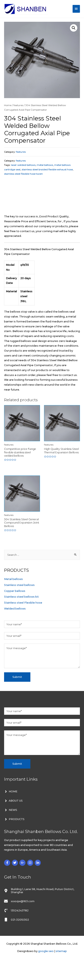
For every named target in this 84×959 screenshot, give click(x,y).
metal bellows (45, 165)
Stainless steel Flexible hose (23, 602)
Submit (17, 676)
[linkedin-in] (38, 863)
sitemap (61, 951)
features (18, 105)
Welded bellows (15, 608)
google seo (46, 951)
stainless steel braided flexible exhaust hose (47, 169)
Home (7, 105)
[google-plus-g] (23, 863)
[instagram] (30, 863)
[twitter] (15, 863)
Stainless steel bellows (19, 585)
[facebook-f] (7, 863)
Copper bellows (14, 590)
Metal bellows (13, 579)
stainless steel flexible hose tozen (23, 173)
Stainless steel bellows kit (21, 596)
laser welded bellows (23, 165)
